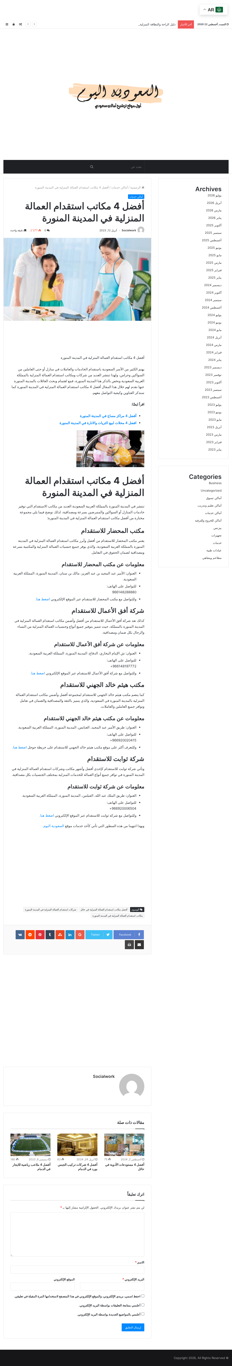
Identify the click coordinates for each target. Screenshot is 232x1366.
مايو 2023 (215, 419)
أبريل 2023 (214, 427)
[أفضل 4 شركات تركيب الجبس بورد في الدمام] (77, 1145)
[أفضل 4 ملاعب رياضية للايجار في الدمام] (30, 1145)
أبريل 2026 (214, 203)
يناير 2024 (215, 360)
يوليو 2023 (215, 404)
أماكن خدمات (119, 187)
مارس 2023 (214, 434)
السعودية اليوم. (53, 826)
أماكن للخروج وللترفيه (208, 520)
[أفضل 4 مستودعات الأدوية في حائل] (124, 1145)
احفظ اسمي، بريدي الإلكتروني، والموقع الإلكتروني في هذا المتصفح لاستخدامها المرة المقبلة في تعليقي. (77, 1296)
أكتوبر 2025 (214, 225)
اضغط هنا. (42, 599)
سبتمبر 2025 (213, 232)
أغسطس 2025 (212, 240)
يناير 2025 (215, 277)
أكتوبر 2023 (214, 382)
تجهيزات (216, 535)
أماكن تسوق (214, 498)
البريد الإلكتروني (133, 1279)
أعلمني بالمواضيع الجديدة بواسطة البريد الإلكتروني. (108, 1314)
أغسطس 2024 (212, 307)
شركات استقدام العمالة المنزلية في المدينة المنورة (50, 909)
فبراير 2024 (214, 352)
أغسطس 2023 (212, 397)
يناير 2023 (215, 449)
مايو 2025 (215, 255)
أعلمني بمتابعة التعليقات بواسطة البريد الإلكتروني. (109, 1305)
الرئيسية (136, 187)
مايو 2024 (215, 330)
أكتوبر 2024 (214, 292)
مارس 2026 (214, 210)
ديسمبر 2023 (213, 367)
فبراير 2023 (214, 442)
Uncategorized (211, 490)
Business (215, 483)
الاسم (139, 1262)
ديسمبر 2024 (213, 285)
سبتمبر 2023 (213, 389)
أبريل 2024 (214, 337)
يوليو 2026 (215, 195)
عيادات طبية (214, 550)
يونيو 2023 (215, 412)
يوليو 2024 (215, 315)
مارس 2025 (214, 262)
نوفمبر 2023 (213, 374)
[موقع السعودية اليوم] (116, 94)
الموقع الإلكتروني (64, 1279)
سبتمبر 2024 (213, 300)
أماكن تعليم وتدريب (210, 505)
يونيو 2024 (215, 322)
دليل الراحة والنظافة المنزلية (158, 24)
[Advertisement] (116, 10)
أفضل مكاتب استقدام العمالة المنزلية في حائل (103, 909)
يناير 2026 (215, 218)
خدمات (217, 543)
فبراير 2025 (214, 270)
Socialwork (129, 230)
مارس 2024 (214, 345)
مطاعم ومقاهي (212, 558)
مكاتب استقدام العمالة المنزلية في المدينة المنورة (117, 915)
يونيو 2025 (215, 247)
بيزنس (217, 528)
